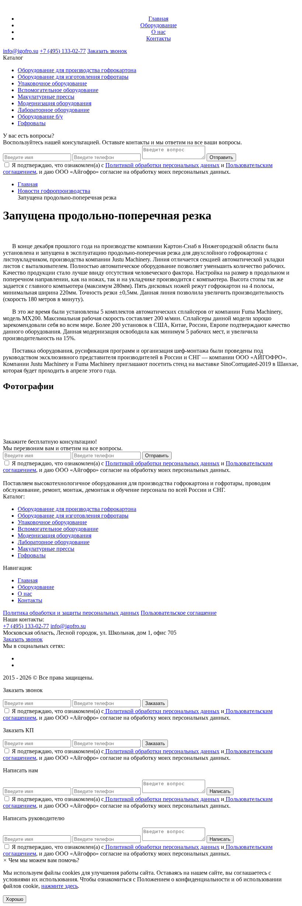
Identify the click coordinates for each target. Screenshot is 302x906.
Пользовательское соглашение (179, 613)
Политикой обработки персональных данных (162, 165)
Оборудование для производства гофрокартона (77, 70)
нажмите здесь (59, 886)
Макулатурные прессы (46, 97)
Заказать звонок (107, 51)
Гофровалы (32, 123)
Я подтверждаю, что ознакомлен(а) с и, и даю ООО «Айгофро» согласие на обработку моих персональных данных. (138, 714)
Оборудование (158, 25)
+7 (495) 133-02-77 (63, 51)
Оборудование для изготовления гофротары (73, 77)
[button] (41, 860)
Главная (158, 18)
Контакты (158, 38)
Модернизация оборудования (54, 103)
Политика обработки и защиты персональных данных (71, 613)
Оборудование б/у (40, 116)
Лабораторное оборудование (53, 110)
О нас (158, 32)
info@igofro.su (20, 51)
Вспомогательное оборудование (58, 90)
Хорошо (14, 899)
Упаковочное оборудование (52, 83)
